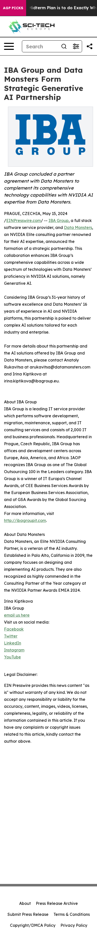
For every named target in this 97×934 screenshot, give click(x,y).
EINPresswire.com (23, 220)
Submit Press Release (27, 914)
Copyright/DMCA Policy (32, 925)
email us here (17, 615)
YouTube (12, 656)
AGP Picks (13, 8)
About (25, 903)
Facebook (14, 629)
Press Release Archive (57, 903)
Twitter (10, 636)
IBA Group (58, 220)
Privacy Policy (73, 925)
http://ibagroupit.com (25, 520)
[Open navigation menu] (9, 46)
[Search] (64, 46)
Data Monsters (78, 227)
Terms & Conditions (71, 914)
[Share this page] (89, 46)
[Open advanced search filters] (76, 46)
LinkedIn (12, 643)
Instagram (14, 649)
